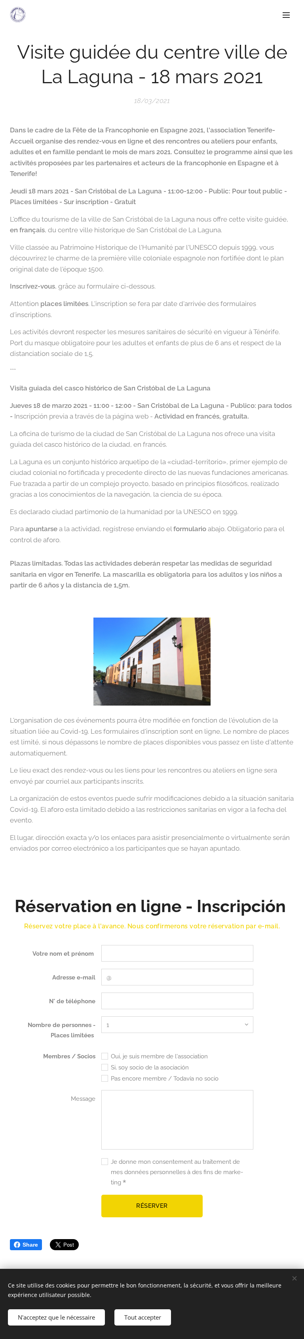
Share (30, 1244)
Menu (286, 15)
